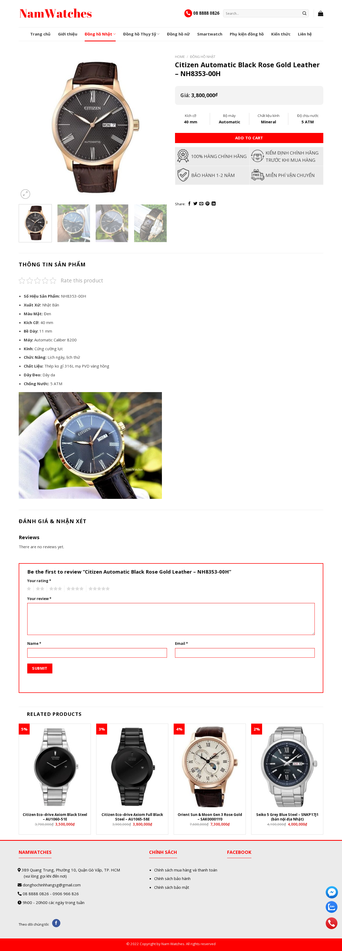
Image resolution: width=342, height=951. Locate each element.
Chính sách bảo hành (172, 878)
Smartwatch (209, 34)
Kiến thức (280, 34)
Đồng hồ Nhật (98, 34)
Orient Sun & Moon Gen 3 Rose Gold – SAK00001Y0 (210, 817)
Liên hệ (305, 34)
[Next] (157, 126)
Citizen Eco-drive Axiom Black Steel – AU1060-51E (55, 817)
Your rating (39, 580)
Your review (39, 598)
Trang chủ (40, 34)
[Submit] (304, 13)
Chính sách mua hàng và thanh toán (185, 870)
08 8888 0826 (206, 13)
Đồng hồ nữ (178, 34)
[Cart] (320, 13)
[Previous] (28, 126)
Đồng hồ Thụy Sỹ (139, 34)
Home (180, 56)
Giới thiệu (67, 34)
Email (181, 643)
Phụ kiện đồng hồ (247, 34)
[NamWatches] (56, 13)
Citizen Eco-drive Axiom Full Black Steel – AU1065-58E (132, 817)
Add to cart (249, 137)
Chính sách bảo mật (171, 887)
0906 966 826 (66, 893)
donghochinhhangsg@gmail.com (52, 884)
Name (34, 643)
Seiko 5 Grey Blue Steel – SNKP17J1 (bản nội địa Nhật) (287, 817)
